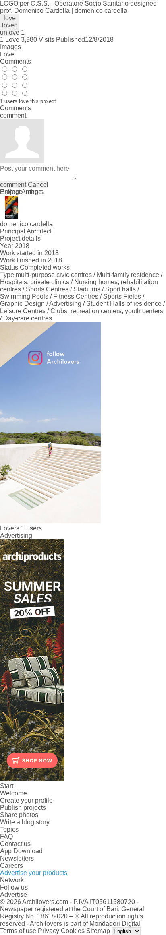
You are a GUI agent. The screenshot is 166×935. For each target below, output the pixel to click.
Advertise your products (33, 872)
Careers (11, 865)
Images (10, 46)
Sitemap (98, 930)
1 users (31, 528)
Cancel (38, 184)
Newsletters (17, 858)
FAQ (6, 836)
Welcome (13, 793)
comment (13, 184)
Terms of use (18, 930)
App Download (21, 851)
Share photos (19, 814)
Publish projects (23, 807)
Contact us (15, 843)
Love (7, 54)
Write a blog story (25, 822)
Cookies (73, 930)
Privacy (48, 930)
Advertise (13, 894)
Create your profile (26, 800)
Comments (15, 61)
